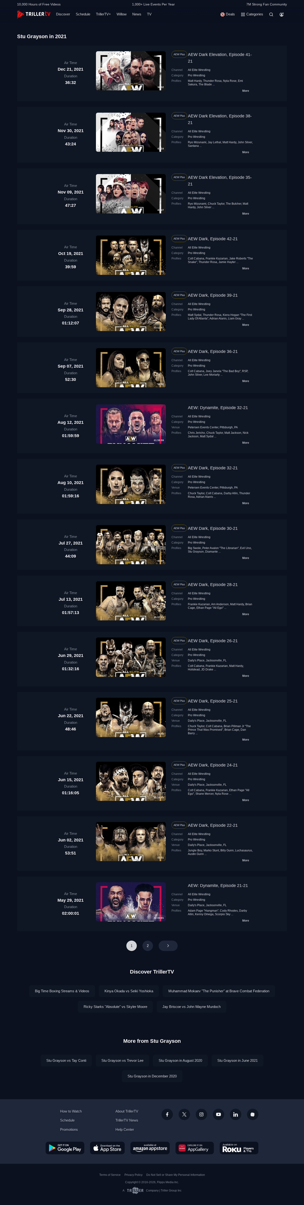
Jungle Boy (195, 850)
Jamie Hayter (227, 262)
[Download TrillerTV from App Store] (107, 1148)
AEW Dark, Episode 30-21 (213, 528)
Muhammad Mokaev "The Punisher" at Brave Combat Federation (218, 991)
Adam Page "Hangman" (203, 910)
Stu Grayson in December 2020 (152, 1076)
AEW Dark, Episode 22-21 (213, 825)
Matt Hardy (195, 81)
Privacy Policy (133, 1175)
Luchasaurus (243, 850)
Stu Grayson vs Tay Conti (66, 1060)
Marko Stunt (211, 850)
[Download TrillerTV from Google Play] (65, 1148)
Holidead (194, 669)
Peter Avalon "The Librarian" (220, 548)
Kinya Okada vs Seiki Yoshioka (128, 991)
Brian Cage (231, 729)
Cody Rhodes (229, 910)
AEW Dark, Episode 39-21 (213, 295)
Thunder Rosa (212, 81)
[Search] (271, 14)
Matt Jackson (232, 432)
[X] (184, 1114)
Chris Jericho (196, 432)
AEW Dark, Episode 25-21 (213, 701)
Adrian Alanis (218, 318)
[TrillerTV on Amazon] (150, 1148)
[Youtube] (218, 1114)
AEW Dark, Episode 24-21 (213, 765)
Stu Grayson (196, 551)
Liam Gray (234, 318)
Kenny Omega (204, 914)
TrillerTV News (126, 1120)
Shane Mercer (204, 793)
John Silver (245, 142)
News (136, 14)
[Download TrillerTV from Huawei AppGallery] (195, 1148)
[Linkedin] (235, 1114)
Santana (193, 146)
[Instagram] (201, 1114)
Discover (63, 14)
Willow (122, 14)
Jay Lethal (214, 142)
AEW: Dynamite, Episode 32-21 (218, 407)
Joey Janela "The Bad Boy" (223, 371)
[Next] (168, 946)
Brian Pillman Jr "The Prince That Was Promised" (219, 728)
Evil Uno (245, 548)
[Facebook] (167, 1114)
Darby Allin (231, 493)
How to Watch (71, 1111)
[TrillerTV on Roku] (239, 1148)
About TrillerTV (126, 1111)
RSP (244, 371)
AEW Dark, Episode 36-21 (213, 351)
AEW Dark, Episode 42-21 (213, 238)
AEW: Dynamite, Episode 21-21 (218, 885)
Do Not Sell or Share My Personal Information (175, 1175)
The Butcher (233, 203)
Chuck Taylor (216, 203)
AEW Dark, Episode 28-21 (213, 584)
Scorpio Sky (222, 914)
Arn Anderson (220, 604)
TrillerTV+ (103, 14)
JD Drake (207, 669)
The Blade (205, 84)
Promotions (69, 1129)
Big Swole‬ (194, 548)
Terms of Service (110, 1175)
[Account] (281, 14)
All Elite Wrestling (199, 70)
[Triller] (252, 1114)
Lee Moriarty (212, 374)
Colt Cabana (196, 258)
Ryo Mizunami (197, 142)
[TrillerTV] (33, 14)
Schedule (83, 14)
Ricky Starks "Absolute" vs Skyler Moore (115, 1007)
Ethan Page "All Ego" (209, 607)
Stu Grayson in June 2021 (237, 1060)
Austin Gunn (196, 854)
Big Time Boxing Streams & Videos (62, 991)
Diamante (211, 551)
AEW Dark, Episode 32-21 (213, 468)
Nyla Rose (230, 81)
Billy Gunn (227, 850)
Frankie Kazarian (217, 258)
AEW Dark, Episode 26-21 (213, 640)
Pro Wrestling (196, 75)
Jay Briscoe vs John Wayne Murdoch (191, 1007)
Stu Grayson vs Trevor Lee (122, 1060)
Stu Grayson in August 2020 (180, 1060)
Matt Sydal (194, 315)
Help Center (124, 1129)
